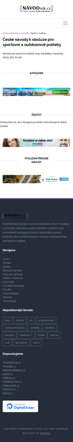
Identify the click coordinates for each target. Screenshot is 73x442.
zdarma (54, 335)
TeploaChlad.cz (11, 385)
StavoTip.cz (9, 389)
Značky (7, 266)
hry (31, 320)
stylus (36, 342)
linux (7, 320)
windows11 (25, 335)
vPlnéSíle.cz (9, 366)
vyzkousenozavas (15, 327)
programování (46, 320)
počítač (20, 320)
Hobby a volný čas (13, 278)
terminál (9, 335)
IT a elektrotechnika (13, 285)
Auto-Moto (9, 282)
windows (50, 327)
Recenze (7, 297)
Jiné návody (9, 301)
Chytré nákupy (11, 293)
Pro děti (7, 289)
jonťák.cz (8, 374)
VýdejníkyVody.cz (12, 381)
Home (6, 33)
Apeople (45, 433)
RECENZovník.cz (12, 362)
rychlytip (35, 327)
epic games (21, 342)
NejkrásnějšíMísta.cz (14, 370)
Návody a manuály (20, 33)
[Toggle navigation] (65, 23)
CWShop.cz (9, 378)
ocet (7, 342)
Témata (7, 262)
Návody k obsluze (12, 270)
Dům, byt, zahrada (13, 274)
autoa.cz (7, 393)
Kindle (41, 335)
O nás (6, 259)
